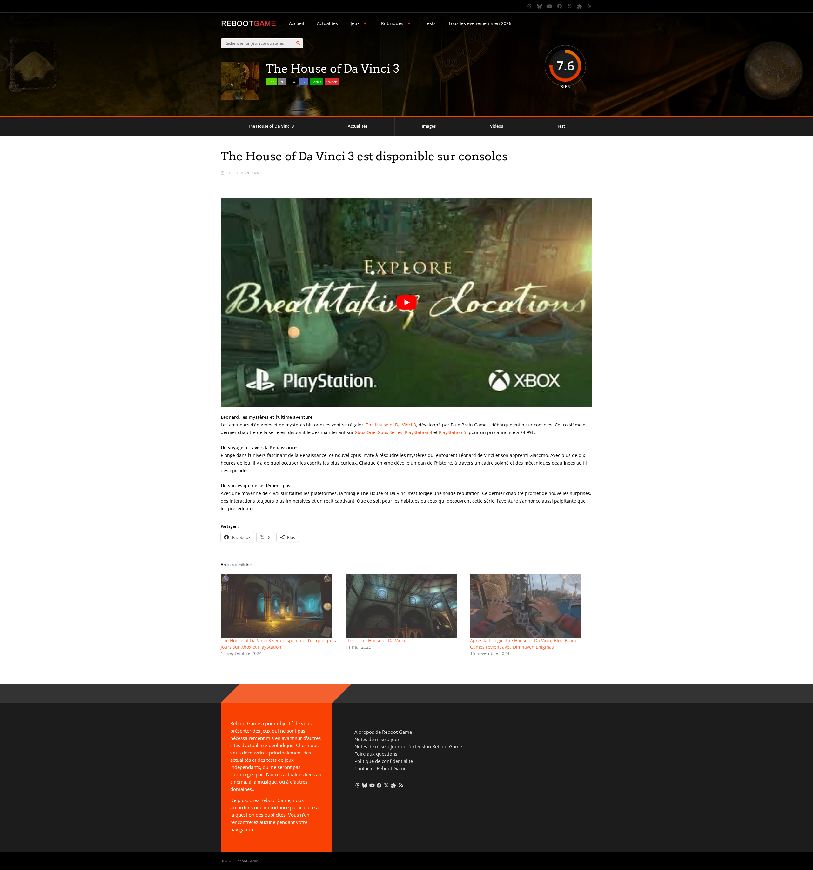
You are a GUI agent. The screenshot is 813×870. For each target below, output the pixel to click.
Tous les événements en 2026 (479, 23)
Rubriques (392, 23)
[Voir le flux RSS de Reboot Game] (590, 6)
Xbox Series (390, 432)
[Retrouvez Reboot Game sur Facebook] (559, 6)
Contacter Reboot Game (380, 768)
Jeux (355, 23)
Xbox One (365, 432)
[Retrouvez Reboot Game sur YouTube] (550, 6)
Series (316, 81)
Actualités (327, 23)
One (271, 81)
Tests (430, 23)
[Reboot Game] (248, 25)
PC (282, 81)
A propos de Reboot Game (383, 732)
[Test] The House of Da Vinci (375, 641)
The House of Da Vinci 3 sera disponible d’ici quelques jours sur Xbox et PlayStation (278, 644)
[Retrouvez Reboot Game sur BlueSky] (539, 6)
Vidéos (496, 126)
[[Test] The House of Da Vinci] (405, 606)
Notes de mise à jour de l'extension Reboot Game (408, 746)
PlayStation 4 (418, 432)
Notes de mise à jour (377, 739)
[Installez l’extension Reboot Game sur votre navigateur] (579, 6)
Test (561, 126)
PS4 (292, 81)
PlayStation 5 (452, 432)
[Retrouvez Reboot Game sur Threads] (530, 6)
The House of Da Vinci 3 (271, 126)
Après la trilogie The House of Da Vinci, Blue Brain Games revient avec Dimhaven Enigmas (523, 644)
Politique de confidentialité (383, 761)
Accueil (296, 23)
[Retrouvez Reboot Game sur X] (570, 6)
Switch (331, 81)
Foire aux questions (375, 754)
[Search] (298, 43)
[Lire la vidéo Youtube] (406, 302)
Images (429, 126)
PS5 (303, 81)
